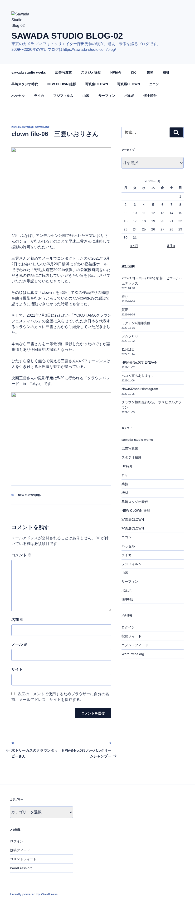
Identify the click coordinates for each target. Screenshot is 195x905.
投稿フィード (131, 636)
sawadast (42, 127)
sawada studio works (28, 72)
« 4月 (134, 246)
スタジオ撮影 (91, 72)
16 (125, 221)
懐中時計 (150, 96)
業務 (150, 72)
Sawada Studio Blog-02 (67, 36)
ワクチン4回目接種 (136, 323)
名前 (17, 620)
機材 (166, 72)
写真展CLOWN (128, 84)
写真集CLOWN (96, 84)
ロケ (134, 72)
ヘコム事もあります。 (138, 376)
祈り (125, 297)
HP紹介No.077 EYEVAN (139, 362)
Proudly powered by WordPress (34, 894)
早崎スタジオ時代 (24, 84)
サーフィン (106, 96)
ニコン (154, 84)
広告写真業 (63, 72)
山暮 (86, 96)
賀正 (125, 310)
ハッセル (18, 96)
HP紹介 (116, 72)
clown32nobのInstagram (140, 389)
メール (19, 644)
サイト (17, 669)
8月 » (171, 246)
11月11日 (128, 349)
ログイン (128, 627)
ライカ (39, 96)
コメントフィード (135, 645)
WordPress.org (133, 654)
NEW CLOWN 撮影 (61, 84)
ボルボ (129, 96)
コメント (21, 555)
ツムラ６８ (130, 336)
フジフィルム (63, 96)
